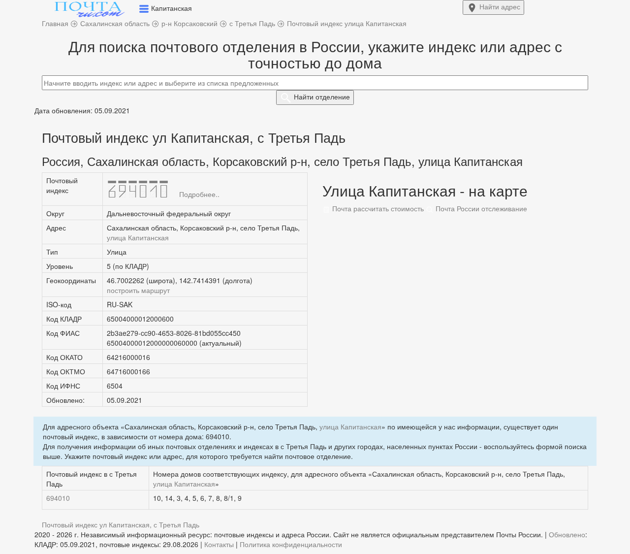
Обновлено (567, 534)
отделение (322, 96)
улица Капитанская (138, 237)
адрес (499, 6)
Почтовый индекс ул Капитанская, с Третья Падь (120, 524)
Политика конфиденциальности (291, 544)
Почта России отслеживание (480, 208)
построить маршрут (138, 290)
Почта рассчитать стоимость (377, 208)
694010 (58, 498)
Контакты (219, 544)
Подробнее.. (199, 194)
